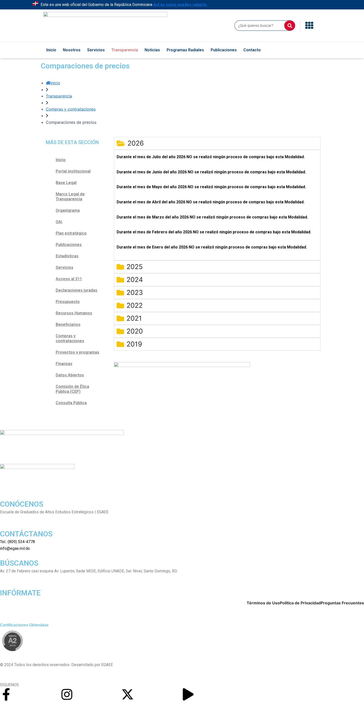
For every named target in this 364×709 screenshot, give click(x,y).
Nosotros (71, 50)
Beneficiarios (68, 324)
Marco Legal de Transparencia (70, 196)
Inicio (51, 50)
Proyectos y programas (77, 352)
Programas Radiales (185, 50)
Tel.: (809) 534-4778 (17, 541)
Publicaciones (224, 50)
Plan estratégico (71, 233)
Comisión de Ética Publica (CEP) (72, 389)
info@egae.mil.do (15, 548)
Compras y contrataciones (70, 338)
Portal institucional (73, 171)
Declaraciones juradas (76, 290)
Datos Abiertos (70, 375)
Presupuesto (68, 301)
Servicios (96, 50)
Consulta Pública (71, 403)
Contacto (252, 50)
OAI (59, 221)
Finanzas (64, 363)
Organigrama (68, 210)
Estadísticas (67, 256)
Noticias (152, 50)
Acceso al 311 (69, 279)
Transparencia (124, 50)
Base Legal (66, 182)
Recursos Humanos (74, 313)
